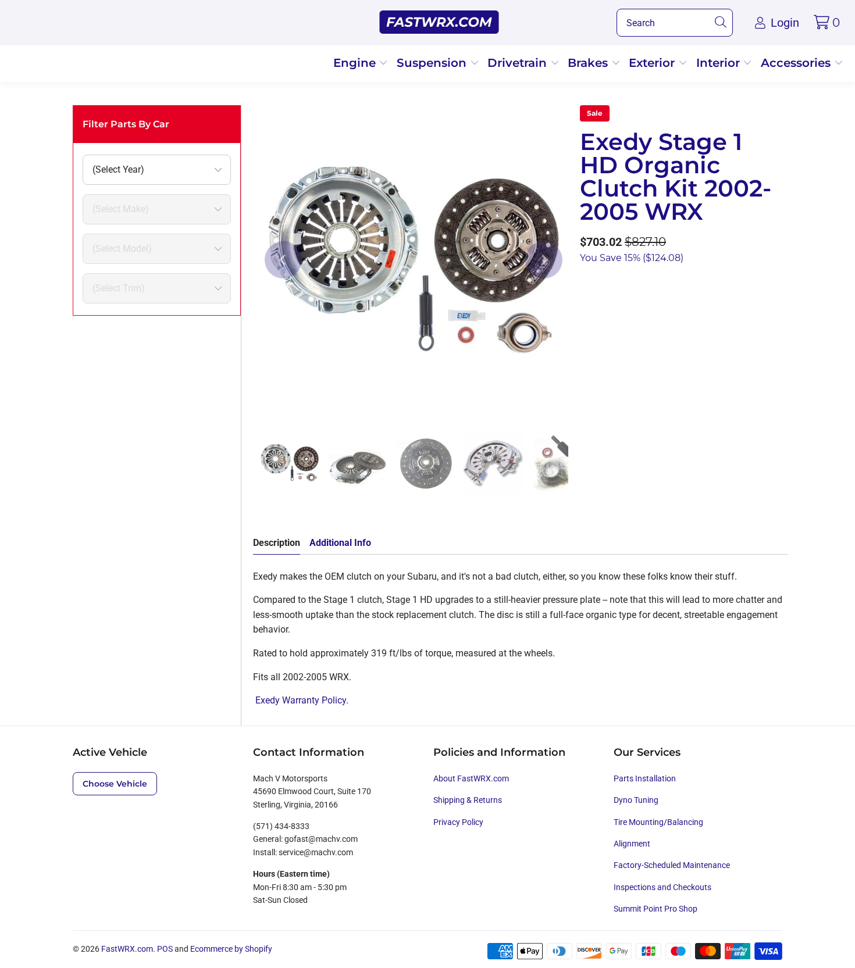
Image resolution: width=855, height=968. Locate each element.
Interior (719, 63)
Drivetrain (518, 63)
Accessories (797, 63)
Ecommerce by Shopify (231, 948)
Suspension (433, 63)
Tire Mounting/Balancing (658, 822)
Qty (587, 288)
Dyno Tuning (636, 800)
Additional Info (340, 542)
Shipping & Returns (467, 800)
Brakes (589, 63)
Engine (356, 63)
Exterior (653, 63)
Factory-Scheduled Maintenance (672, 865)
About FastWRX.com (471, 778)
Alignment (632, 843)
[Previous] (283, 259)
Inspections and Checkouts (662, 887)
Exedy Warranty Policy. (300, 700)
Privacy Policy (458, 822)
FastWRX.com (127, 948)
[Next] (543, 259)
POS (165, 948)
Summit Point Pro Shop (655, 908)
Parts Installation (645, 778)
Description (276, 542)
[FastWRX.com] (439, 22)
